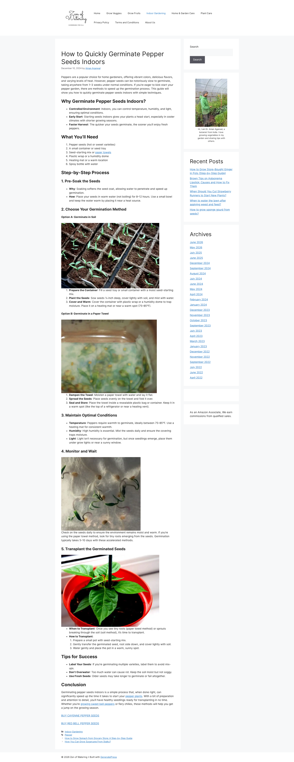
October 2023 (198, 320)
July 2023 (196, 330)
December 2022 (200, 351)
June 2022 (196, 372)
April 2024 (196, 294)
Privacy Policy (101, 22)
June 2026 (196, 242)
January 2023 (198, 346)
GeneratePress (108, 757)
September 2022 (200, 362)
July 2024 (196, 278)
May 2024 (196, 289)
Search (194, 46)
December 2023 (200, 309)
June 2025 (196, 257)
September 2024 (200, 268)
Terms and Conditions (127, 22)
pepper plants (133, 696)
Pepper (68, 735)
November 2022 (200, 356)
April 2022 (196, 377)
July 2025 (196, 252)
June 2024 (196, 283)
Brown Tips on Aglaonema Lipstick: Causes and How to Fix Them (209, 182)
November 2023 (200, 315)
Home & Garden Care (183, 13)
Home (97, 13)
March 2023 (197, 341)
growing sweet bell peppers (98, 703)
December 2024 (200, 263)
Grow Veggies (114, 13)
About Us (150, 22)
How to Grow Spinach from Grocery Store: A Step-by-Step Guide (98, 738)
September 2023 (200, 325)
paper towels (103, 152)
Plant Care (206, 13)
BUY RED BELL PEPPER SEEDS (80, 723)
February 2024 (199, 299)
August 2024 (198, 273)
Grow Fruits (134, 13)
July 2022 (196, 367)
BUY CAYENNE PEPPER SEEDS (80, 715)
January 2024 (198, 304)
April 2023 (196, 336)
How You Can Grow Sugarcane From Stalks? (88, 741)
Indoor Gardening (156, 13)
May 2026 (196, 247)
